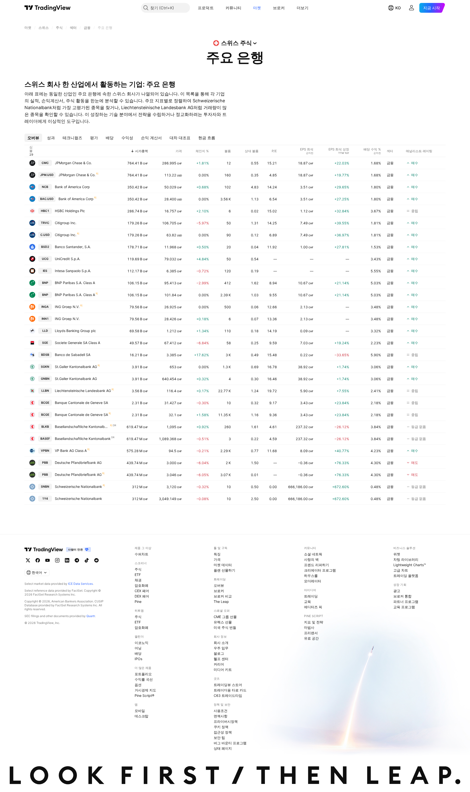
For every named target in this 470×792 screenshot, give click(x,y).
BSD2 (45, 247)
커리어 (219, 664)
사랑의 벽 (311, 559)
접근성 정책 (223, 732)
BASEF (45, 438)
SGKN (45, 366)
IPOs (138, 659)
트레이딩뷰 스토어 (228, 685)
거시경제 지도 (145, 690)
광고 (396, 591)
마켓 (257, 7)
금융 (390, 163)
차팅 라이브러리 (405, 559)
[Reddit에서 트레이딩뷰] (96, 560)
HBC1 (45, 211)
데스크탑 (141, 716)
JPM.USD (47, 175)
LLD (45, 331)
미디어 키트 (223, 669)
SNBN (45, 486)
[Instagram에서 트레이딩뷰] (57, 560)
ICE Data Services (80, 583)
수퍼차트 (141, 554)
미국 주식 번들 (225, 627)
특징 (217, 554)
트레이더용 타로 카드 (230, 690)
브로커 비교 (223, 596)
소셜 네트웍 (313, 554)
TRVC (45, 223)
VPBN (45, 450)
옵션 (138, 685)
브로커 (279, 7)
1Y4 (45, 498)
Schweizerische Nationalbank (78, 486)
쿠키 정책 (221, 727)
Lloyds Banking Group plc (75, 331)
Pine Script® (144, 695)
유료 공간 (311, 638)
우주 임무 (221, 648)
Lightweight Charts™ (409, 565)
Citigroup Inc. (65, 223)
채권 (138, 580)
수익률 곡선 (144, 679)
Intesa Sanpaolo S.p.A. (73, 271)
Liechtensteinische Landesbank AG (83, 391)
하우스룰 (311, 576)
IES (45, 271)
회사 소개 (221, 643)
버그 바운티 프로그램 (230, 743)
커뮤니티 (233, 7)
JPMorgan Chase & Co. (73, 163)
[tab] (33, 138)
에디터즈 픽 (313, 607)
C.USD (45, 235)
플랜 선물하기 (224, 570)
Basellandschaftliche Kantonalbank (82, 427)
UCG (45, 259)
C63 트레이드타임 (228, 695)
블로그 (219, 653)
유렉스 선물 (223, 622)
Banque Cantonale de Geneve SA (81, 403)
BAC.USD (47, 199)
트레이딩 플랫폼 (405, 576)
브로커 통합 (402, 596)
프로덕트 (206, 7)
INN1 (45, 319)
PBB (45, 462)
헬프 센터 (221, 659)
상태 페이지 (223, 748)
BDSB (45, 354)
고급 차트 (400, 570)
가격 (217, 559)
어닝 (138, 648)
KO (398, 7)
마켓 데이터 (223, 565)
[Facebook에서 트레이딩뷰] (37, 560)
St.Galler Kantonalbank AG (76, 367)
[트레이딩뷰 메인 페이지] (47, 7)
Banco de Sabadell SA (72, 355)
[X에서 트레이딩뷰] (27, 560)
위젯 (396, 554)
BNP (45, 283)
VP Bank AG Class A (71, 450)
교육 (307, 601)
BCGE (45, 402)
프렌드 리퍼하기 (316, 565)
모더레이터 (312, 581)
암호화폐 (141, 585)
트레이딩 (311, 596)
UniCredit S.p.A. (67, 259)
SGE (45, 342)
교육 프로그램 (404, 607)
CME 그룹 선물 (225, 617)
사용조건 (220, 711)
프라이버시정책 (226, 721)
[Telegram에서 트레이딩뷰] (76, 560)
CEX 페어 (142, 591)
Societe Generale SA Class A (77, 343)
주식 (138, 569)
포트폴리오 (143, 674)
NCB (45, 187)
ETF (138, 575)
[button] (217, 8)
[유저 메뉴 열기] (411, 8)
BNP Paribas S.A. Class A (75, 283)
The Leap (221, 601)
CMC (45, 163)
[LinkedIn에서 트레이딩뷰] (67, 560)
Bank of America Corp (72, 187)
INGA (45, 307)
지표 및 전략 (313, 622)
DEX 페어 (142, 596)
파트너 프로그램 (405, 601)
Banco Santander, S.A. (73, 247)
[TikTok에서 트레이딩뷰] (86, 560)
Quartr (90, 616)
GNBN (45, 378)
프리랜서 (311, 633)
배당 (138, 653)
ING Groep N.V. (67, 307)
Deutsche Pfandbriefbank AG (78, 462)
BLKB (45, 426)
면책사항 (220, 716)
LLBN (45, 390)
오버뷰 (219, 585)
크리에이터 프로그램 (320, 570)
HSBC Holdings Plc (70, 211)
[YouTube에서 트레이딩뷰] (47, 560)
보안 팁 (219, 737)
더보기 (303, 7)
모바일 (140, 711)
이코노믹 (141, 643)
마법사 (309, 627)
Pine (138, 601)
